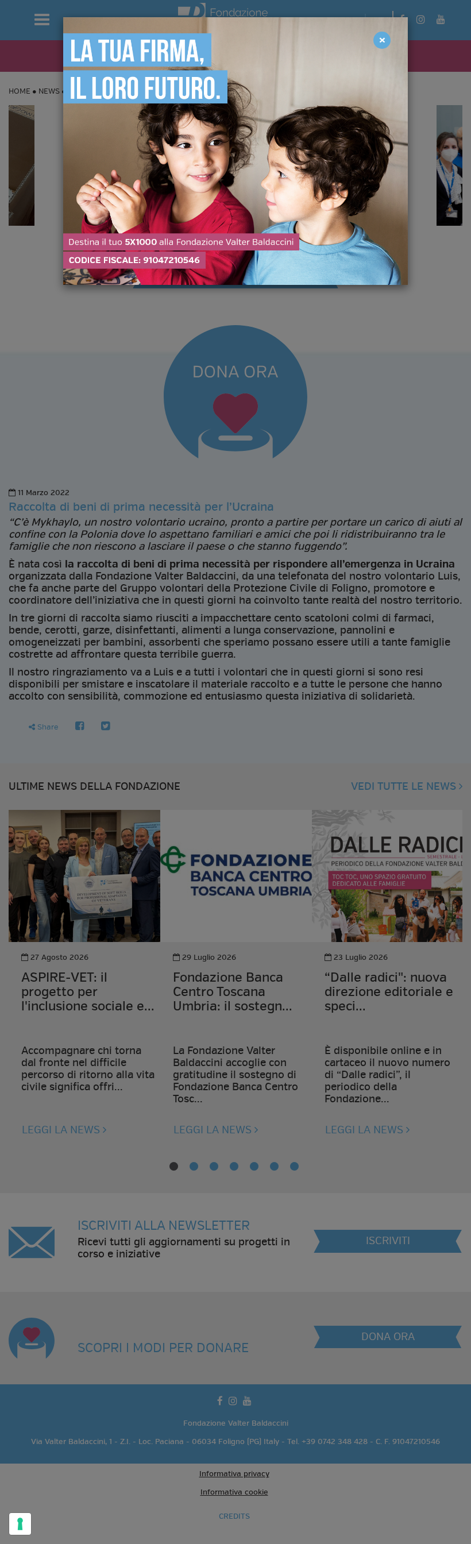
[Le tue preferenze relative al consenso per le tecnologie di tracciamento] (20, 1524)
